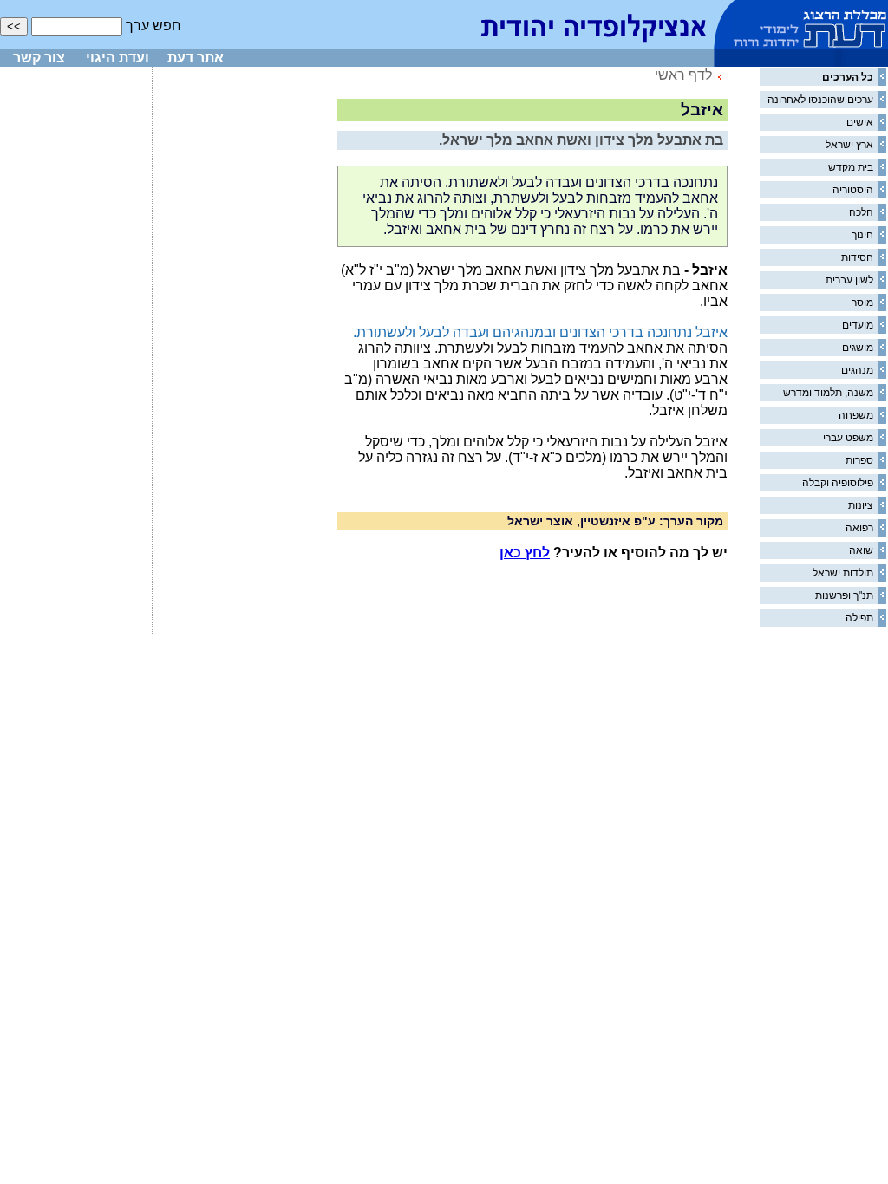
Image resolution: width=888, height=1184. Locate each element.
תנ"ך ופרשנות (844, 595)
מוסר (862, 302)
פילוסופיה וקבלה (837, 483)
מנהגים (857, 370)
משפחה (856, 415)
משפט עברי (848, 438)
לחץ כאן (525, 552)
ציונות (860, 505)
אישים (859, 122)
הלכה (861, 212)
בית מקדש (850, 167)
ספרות (859, 460)
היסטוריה (852, 190)
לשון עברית (849, 280)
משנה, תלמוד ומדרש (828, 393)
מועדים (857, 325)
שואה (861, 550)
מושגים (857, 348)
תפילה (859, 618)
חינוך (862, 235)
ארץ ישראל (849, 145)
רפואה (859, 528)
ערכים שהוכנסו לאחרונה (820, 100)
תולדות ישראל (843, 573)
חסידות (857, 257)
